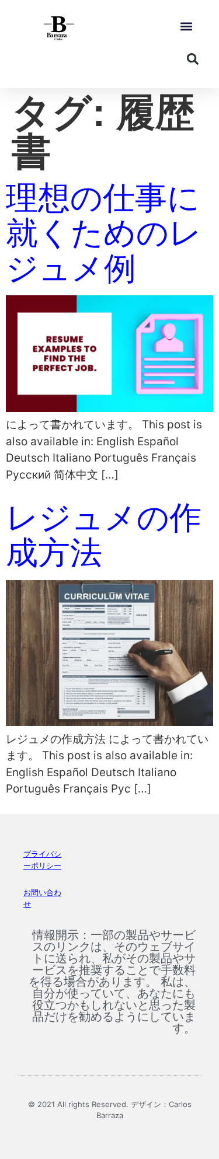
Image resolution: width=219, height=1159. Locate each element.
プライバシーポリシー (42, 859)
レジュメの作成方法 (103, 535)
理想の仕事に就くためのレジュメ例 (103, 233)
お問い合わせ (42, 898)
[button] (186, 26)
